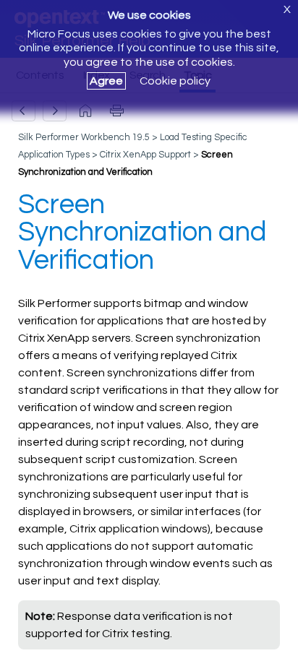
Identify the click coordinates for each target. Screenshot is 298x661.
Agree (106, 81)
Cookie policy (175, 81)
